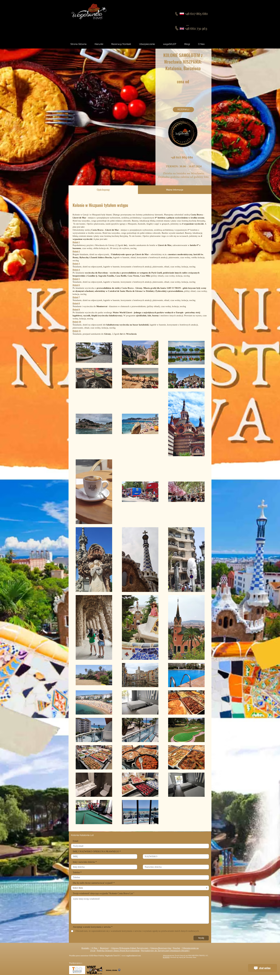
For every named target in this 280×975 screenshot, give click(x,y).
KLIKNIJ (166, 957)
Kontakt (86, 948)
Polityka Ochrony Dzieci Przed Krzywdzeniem (118, 950)
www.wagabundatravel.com (131, 956)
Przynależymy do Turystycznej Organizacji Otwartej (165, 950)
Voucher (176, 948)
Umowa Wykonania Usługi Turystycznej (130, 948)
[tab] (103, 189)
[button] (190, 44)
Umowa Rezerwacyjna (160, 948)
